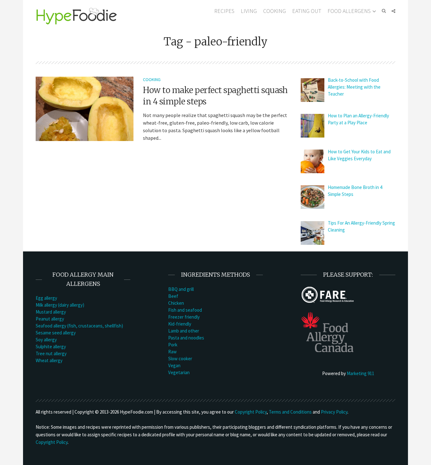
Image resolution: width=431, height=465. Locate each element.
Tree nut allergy (51, 353)
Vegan (174, 365)
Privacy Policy (334, 412)
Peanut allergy (50, 319)
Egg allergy (46, 298)
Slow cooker (180, 359)
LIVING (249, 11)
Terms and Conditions (290, 412)
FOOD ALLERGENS (349, 11)
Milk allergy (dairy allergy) (60, 305)
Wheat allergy (49, 360)
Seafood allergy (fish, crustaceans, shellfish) (79, 326)
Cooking (152, 79)
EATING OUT (306, 11)
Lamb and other (183, 331)
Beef (173, 296)
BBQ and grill (181, 289)
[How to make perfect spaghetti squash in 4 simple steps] (84, 108)
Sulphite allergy (51, 347)
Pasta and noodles (186, 338)
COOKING (274, 11)
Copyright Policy (251, 412)
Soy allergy (46, 340)
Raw (172, 352)
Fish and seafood (185, 310)
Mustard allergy (51, 312)
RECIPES (224, 11)
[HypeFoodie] (77, 16)
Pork (172, 345)
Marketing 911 (360, 373)
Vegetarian (179, 372)
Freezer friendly (184, 317)
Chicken (176, 303)
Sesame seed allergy (56, 333)
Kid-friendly (179, 324)
